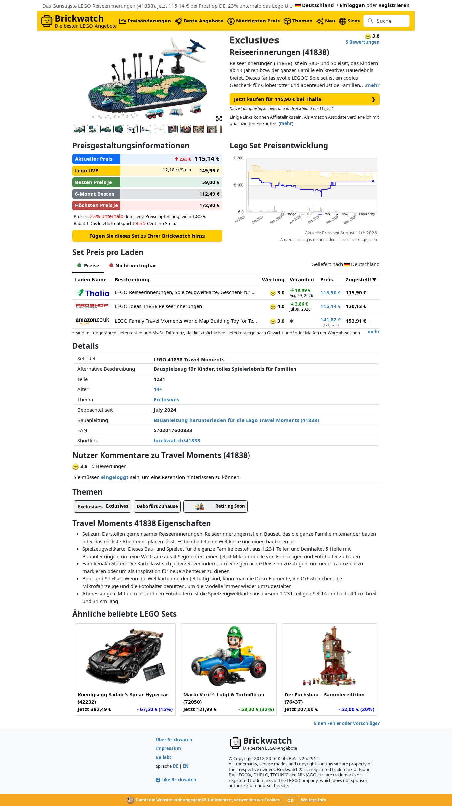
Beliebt (163, 757)
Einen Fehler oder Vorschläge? (347, 723)
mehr (373, 85)
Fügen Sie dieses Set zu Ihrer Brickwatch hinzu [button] (147, 235)
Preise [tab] (91, 265)
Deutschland (318, 5)
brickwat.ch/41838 (177, 440)
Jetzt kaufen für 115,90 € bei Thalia (305, 99)
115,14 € (330, 306)
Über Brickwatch (174, 740)
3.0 (280, 292)
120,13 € (356, 306)
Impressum (168, 748)
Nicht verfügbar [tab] (135, 265)
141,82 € (330, 319)
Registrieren (394, 5)
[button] (219, 118)
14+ (158, 389)
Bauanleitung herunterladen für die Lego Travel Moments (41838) (236, 420)
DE (175, 766)
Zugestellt (359, 279)
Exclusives (166, 399)
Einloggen (352, 5)
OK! (290, 800)
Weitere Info (313, 800)
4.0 (280, 306)
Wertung (273, 279)
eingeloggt (115, 477)
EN (186, 766)
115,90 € (330, 292)
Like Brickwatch (178, 780)
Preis (326, 279)
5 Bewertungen (363, 42)
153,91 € (356, 320)
